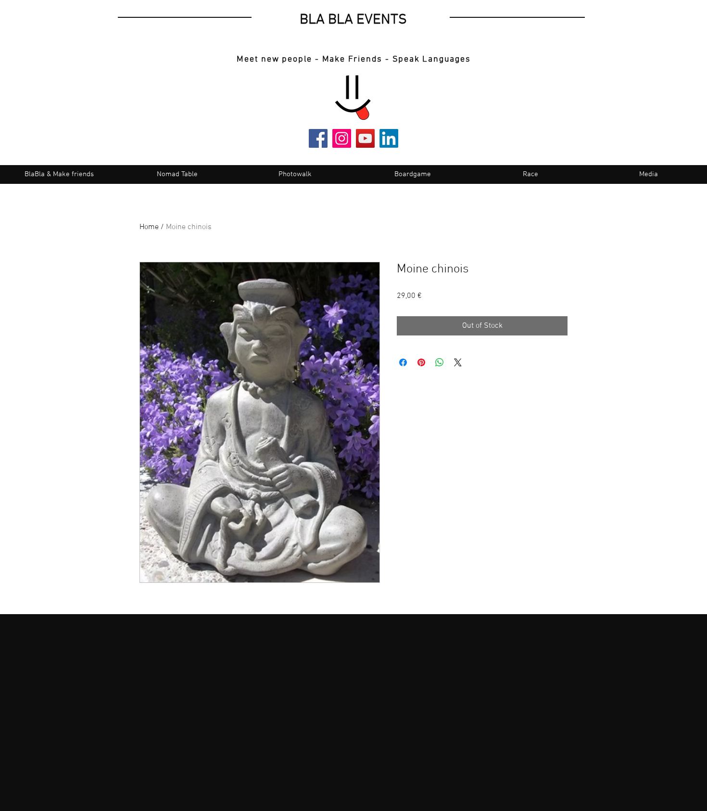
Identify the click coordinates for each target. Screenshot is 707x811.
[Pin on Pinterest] (421, 362)
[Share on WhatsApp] (439, 362)
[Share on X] (458, 362)
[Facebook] (318, 138)
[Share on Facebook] (403, 362)
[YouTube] (365, 138)
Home (149, 227)
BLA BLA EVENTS (353, 20)
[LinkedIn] (388, 138)
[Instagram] (341, 138)
